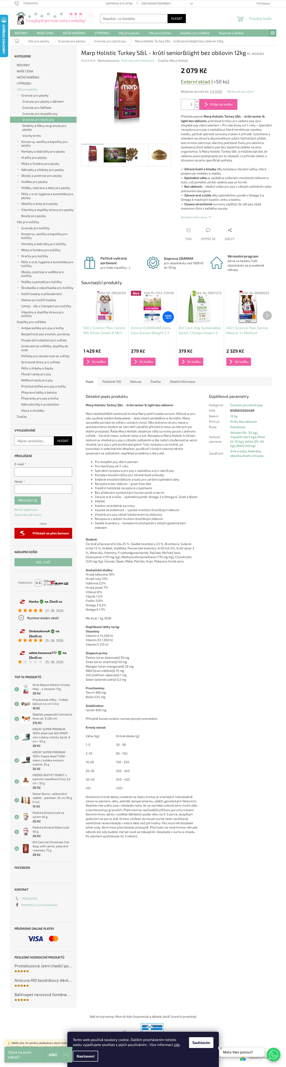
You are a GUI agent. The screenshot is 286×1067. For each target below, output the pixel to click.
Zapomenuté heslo (27, 515)
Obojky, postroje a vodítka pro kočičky (42, 274)
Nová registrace (26, 509)
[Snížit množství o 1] (197, 107)
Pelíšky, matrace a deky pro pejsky (45, 188)
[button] (273, 1054)
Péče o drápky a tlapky (37, 368)
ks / (43, 562)
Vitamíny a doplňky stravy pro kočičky (42, 314)
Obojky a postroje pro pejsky (41, 175)
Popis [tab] (89, 381)
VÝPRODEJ (24, 83)
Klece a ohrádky (32, 410)
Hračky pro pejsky (34, 157)
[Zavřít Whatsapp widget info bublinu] (220, 1048)
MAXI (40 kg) (245, 446)
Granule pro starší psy (38, 119)
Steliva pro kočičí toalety (38, 300)
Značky (22, 416)
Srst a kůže (238, 451)
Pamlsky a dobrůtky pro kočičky (43, 244)
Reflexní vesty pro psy (37, 380)
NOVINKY (23, 65)
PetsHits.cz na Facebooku (39, 905)
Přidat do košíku (221, 104)
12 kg (234, 416)
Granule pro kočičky (35, 228)
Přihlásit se (27, 500)
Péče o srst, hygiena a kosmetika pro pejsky (47, 196)
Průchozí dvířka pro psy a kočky (43, 386)
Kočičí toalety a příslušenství (41, 294)
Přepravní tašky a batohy (39, 392)
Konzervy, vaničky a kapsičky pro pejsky (44, 143)
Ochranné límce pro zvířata (40, 362)
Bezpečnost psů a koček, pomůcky (45, 334)
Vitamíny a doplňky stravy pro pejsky (47, 210)
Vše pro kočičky (28, 222)
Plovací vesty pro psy (36, 374)
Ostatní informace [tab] (182, 381)
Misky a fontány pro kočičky (40, 250)
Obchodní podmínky (156, 3)
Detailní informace (194, 217)
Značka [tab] (155, 381)
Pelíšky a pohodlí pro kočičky (41, 282)
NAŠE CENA (25, 71)
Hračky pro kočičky (34, 256)
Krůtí (234, 421)
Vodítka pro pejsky (34, 182)
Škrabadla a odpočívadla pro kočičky (47, 288)
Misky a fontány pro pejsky (40, 163)
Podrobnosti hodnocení (137, 60)
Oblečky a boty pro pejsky (39, 203)
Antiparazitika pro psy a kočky (42, 328)
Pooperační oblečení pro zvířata (44, 340)
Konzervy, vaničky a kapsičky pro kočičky (44, 236)
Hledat (176, 18)
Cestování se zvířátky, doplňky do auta (44, 348)
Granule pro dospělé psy (39, 114)
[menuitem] (21, 33)
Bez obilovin (248, 421)
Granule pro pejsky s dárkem (43, 101)
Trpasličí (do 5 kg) (243, 437)
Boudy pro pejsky (33, 216)
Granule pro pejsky (34, 95)
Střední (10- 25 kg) (243, 432)
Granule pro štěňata (36, 107)
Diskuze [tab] (135, 381)
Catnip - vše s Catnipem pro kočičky (46, 306)
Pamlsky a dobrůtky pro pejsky (43, 151)
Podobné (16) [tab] (111, 381)
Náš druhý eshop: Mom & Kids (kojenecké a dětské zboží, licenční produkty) (143, 1016)
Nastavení (85, 1056)
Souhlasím (201, 1042)
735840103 (29, 898)
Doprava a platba (119, 3)
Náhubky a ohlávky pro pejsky (42, 170)
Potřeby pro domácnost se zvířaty (45, 356)
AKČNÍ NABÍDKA (28, 77)
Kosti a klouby (253, 456)
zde (177, 1044)
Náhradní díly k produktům (40, 404)
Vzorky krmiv (31, 135)
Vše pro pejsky (27, 89)
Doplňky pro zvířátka (31, 322)
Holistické (237, 427)
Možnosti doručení (240, 91)
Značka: (173, 60)
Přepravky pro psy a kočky (40, 398)
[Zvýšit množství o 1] (197, 101)
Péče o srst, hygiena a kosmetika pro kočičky (47, 264)
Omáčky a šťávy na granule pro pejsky (44, 127)
